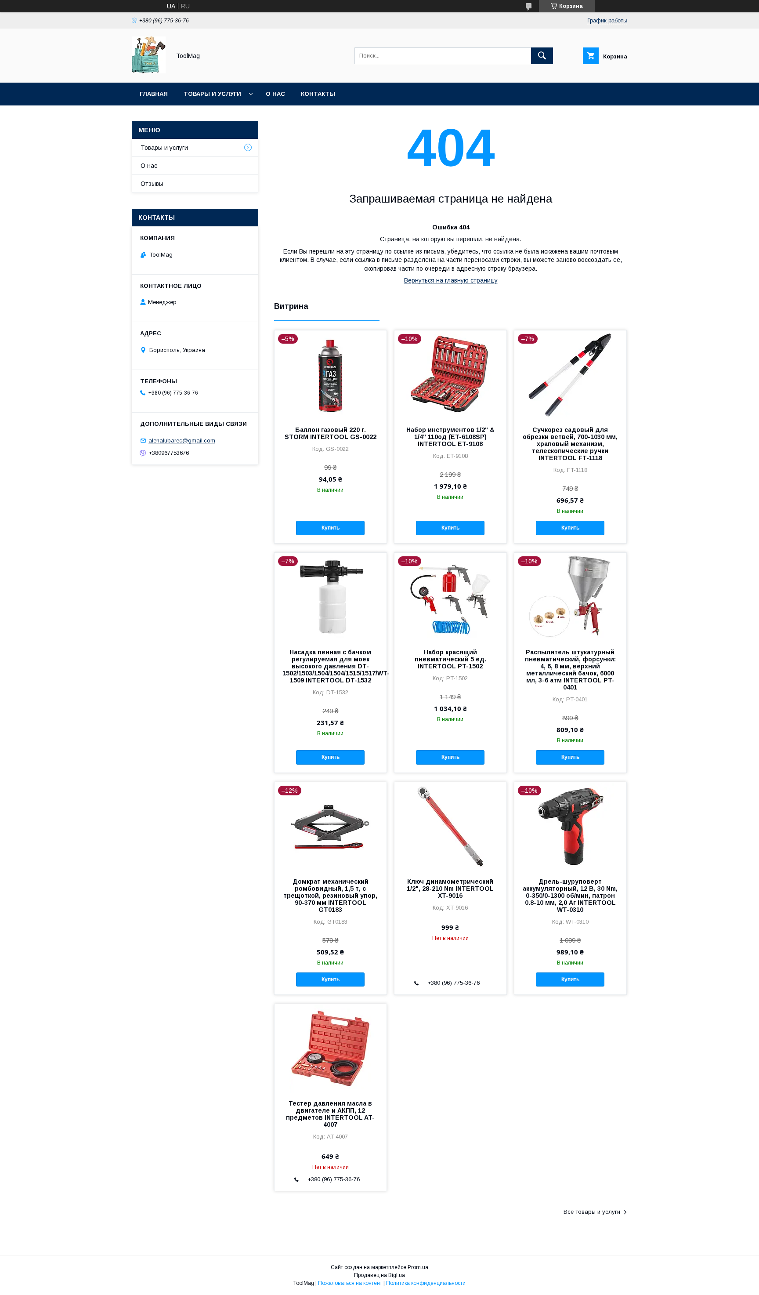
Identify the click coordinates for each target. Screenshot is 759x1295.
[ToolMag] (149, 71)
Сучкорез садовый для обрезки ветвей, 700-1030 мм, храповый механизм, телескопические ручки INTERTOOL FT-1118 (570, 443)
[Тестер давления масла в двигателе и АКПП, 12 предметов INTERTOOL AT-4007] (331, 1048)
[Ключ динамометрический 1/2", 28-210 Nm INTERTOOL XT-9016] (450, 826)
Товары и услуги (212, 94)
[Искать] (542, 55)
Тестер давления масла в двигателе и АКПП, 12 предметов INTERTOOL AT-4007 (330, 1114)
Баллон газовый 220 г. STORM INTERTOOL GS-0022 (330, 433)
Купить (331, 528)
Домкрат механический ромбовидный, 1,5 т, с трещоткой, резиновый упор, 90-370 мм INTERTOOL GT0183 (330, 895)
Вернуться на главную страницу (451, 280)
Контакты (318, 94)
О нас (275, 94)
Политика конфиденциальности (426, 1283)
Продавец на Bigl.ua (379, 1275)
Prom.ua (418, 1267)
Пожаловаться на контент (350, 1283)
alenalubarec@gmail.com (181, 440)
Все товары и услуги (592, 1211)
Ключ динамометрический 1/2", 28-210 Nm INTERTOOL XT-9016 (450, 888)
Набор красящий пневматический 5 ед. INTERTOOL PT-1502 (450, 659)
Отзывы (152, 183)
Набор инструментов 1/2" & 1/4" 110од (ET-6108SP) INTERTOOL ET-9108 (450, 436)
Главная (154, 94)
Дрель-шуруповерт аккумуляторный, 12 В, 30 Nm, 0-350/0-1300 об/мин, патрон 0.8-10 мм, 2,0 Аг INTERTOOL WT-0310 (570, 895)
